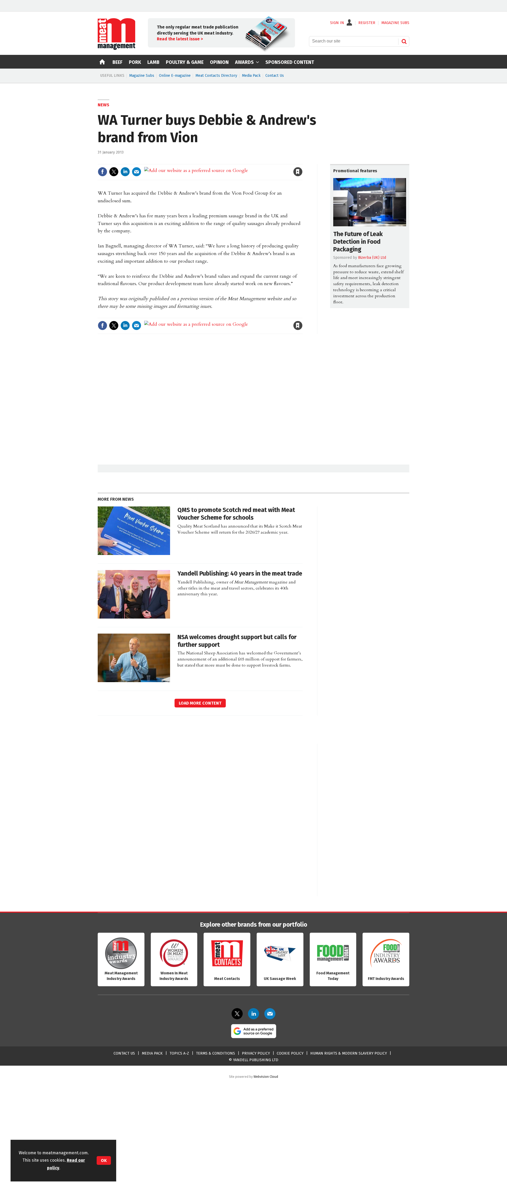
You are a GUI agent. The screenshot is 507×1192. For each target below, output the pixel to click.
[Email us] (269, 1013)
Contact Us (274, 75)
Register (366, 23)
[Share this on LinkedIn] (125, 171)
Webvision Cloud (265, 1077)
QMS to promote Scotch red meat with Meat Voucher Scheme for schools (236, 513)
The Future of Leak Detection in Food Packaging (358, 242)
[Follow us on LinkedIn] (253, 1013)
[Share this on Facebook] (102, 171)
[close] (302, 160)
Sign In (337, 23)
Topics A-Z (179, 1053)
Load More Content (200, 703)
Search (404, 41)
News (103, 104)
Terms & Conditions (215, 1053)
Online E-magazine (175, 75)
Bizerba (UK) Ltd (372, 257)
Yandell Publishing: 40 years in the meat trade (239, 573)
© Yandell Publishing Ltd (253, 1060)
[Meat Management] (116, 48)
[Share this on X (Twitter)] (114, 171)
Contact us (124, 1053)
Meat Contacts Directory (216, 75)
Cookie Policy (290, 1053)
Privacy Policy (256, 1053)
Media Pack (251, 75)
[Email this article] (136, 171)
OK (104, 1160)
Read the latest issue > (180, 38)
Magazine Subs (141, 75)
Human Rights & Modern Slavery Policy (348, 1053)
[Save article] (298, 171)
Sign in (236, 160)
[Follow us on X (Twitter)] (237, 1013)
